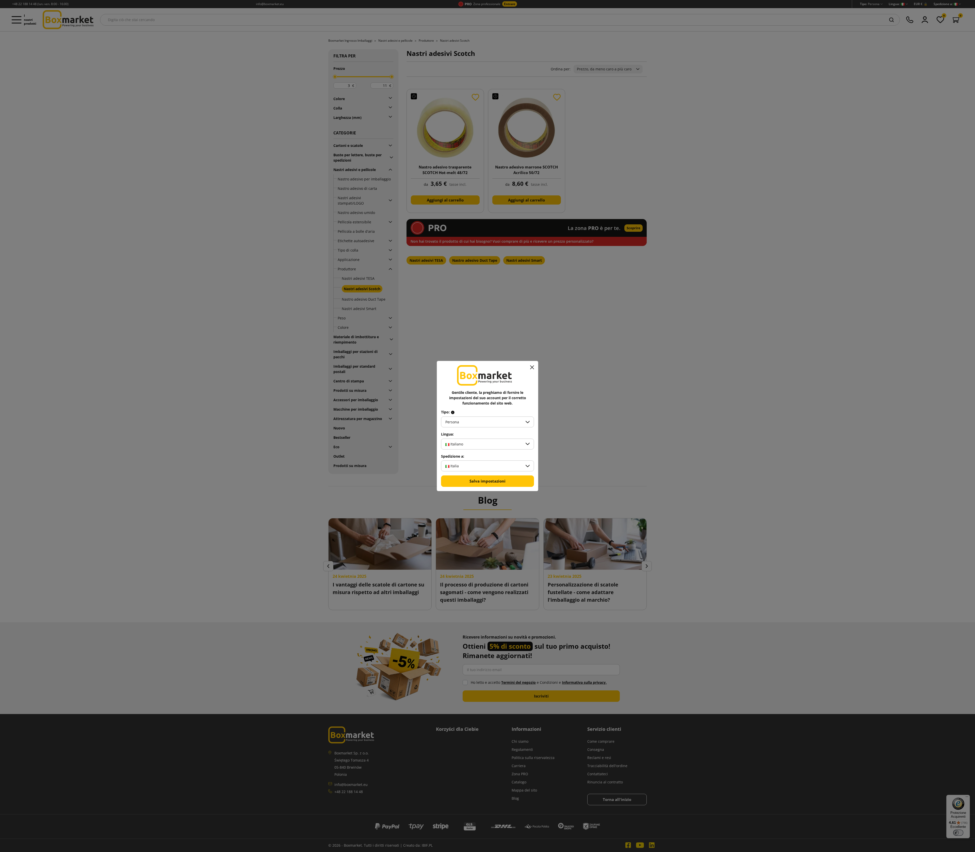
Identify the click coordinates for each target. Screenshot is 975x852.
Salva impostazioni (487, 481)
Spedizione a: (452, 456)
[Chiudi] (532, 367)
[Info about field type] (453, 412)
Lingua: (447, 434)
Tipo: (446, 412)
